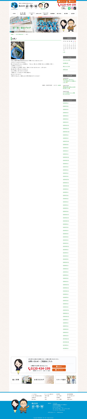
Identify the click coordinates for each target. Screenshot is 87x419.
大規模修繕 (52, 13)
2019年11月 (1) (66, 287)
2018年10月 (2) (66, 316)
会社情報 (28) (65, 63)
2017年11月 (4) (66, 338)
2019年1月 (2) (65, 306)
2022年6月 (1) (65, 230)
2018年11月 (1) (66, 313)
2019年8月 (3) (65, 297)
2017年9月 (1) (65, 345)
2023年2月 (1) (65, 208)
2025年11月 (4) (66, 128)
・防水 (45, 397)
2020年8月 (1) (65, 265)
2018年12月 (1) (66, 310)
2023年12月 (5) (66, 179)
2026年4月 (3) (65, 115)
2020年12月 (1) (66, 262)
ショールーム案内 (31, 13)
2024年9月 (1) (65, 163)
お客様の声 (34, 397)
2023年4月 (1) (65, 201)
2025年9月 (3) (65, 134)
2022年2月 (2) (65, 243)
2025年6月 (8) (65, 144)
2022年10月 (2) (66, 220)
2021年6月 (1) (65, 252)
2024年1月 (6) (65, 176)
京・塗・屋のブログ (19, 34)
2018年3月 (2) (65, 332)
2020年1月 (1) (65, 281)
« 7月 (64, 52)
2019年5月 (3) (65, 303)
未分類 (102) (65, 69)
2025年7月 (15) (66, 141)
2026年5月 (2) (65, 112)
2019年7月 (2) (65, 300)
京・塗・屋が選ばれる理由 (23, 13)
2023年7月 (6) (65, 195)
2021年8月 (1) (65, 249)
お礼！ (14, 39)
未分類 (59, 85)
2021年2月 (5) (65, 259)
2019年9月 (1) (65, 294)
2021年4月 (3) (65, 255)
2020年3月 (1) (65, 275)
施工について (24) (66, 66)
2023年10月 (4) (66, 185)
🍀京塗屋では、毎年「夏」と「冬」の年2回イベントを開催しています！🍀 (69, 81)
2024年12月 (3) (66, 157)
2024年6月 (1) (65, 169)
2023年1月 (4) (65, 211)
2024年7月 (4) (65, 166)
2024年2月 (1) (65, 173)
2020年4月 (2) (65, 271)
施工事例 (58, 394)
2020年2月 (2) (65, 278)
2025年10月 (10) (66, 131)
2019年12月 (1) (66, 284)
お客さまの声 (38, 13)
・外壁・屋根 (46, 395)
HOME (14, 13)
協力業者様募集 (70, 394)
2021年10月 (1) (66, 246)
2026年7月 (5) (65, 106)
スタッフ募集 (59, 399)
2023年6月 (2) (65, 198)
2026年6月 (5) (65, 109)
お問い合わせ (62, 1)
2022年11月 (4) (66, 217)
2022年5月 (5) (65, 233)
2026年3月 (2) (65, 118)
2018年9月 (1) (65, 319)
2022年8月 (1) (65, 224)
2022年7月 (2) (65, 227)
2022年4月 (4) (65, 236)
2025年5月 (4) (65, 147)
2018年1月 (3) (65, 335)
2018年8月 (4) (65, 322)
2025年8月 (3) (65, 138)
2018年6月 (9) (65, 329)
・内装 (45, 399)
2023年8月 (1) (65, 192)
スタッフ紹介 (59, 395)
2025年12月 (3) (66, 125)
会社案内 (58, 397)
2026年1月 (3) (65, 122)
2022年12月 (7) (66, 214)
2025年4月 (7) (65, 150)
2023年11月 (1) (66, 182)
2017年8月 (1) (65, 348)
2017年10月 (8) (66, 341)
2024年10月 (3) (66, 160)
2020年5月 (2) (65, 268)
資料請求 (72, 1)
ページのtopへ (34, 394)
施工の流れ (59, 13)
